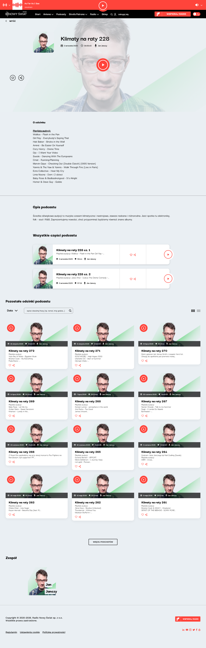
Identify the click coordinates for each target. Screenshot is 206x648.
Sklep (105, 14)
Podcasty (61, 14)
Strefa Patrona (77, 14)
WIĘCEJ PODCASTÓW (103, 541)
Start (37, 14)
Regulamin (11, 632)
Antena (47, 14)
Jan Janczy (102, 45)
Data (10, 310)
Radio (93, 14)
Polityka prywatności (53, 632)
